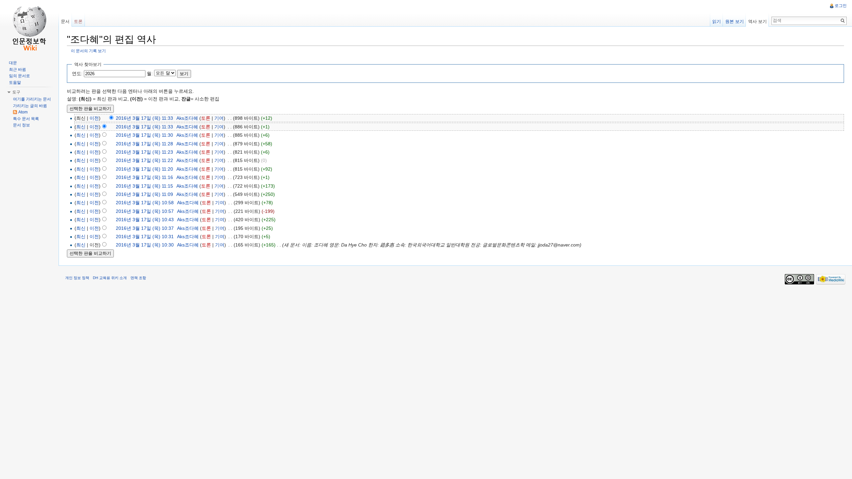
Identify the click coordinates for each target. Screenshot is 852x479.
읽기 (716, 21)
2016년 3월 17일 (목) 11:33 (144, 118)
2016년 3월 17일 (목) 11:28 (144, 143)
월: (150, 73)
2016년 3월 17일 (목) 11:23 (144, 152)
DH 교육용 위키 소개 (110, 278)
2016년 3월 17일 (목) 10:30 (145, 244)
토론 (205, 118)
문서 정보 (21, 125)
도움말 (15, 82)
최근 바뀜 (17, 69)
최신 (81, 126)
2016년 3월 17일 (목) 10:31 (145, 236)
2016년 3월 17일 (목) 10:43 (145, 219)
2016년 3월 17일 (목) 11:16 (144, 177)
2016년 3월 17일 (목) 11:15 (144, 186)
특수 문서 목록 (26, 118)
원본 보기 (734, 21)
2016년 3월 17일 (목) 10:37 (145, 228)
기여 (219, 118)
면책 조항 (138, 278)
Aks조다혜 (187, 118)
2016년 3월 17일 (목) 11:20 (144, 169)
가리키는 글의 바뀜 (30, 105)
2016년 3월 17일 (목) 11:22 (144, 160)
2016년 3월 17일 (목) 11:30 (144, 135)
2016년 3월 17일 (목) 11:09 (144, 194)
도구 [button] (16, 92)
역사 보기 (757, 21)
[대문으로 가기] (29, 26)
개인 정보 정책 (77, 278)
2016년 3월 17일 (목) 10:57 (145, 211)
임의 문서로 (19, 76)
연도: (77, 73)
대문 (13, 63)
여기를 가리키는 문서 (32, 99)
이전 (94, 118)
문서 (65, 21)
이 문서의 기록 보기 (88, 51)
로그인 (841, 5)
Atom (23, 112)
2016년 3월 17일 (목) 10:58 (145, 202)
